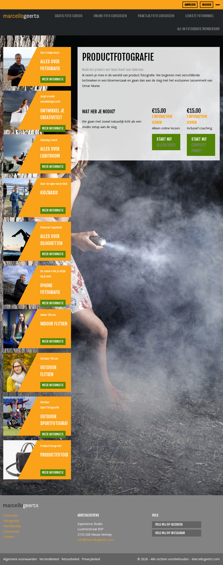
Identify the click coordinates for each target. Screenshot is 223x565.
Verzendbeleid (49, 559)
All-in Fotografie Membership (198, 29)
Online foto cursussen (110, 16)
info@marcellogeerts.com (96, 540)
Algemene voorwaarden (20, 559)
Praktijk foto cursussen (156, 16)
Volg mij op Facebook (169, 524)
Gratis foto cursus (69, 16)
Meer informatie (53, 79)
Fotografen (11, 521)
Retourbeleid (70, 559)
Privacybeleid (91, 559)
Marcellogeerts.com (206, 559)
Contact (8, 537)
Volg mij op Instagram (170, 533)
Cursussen (10, 515)
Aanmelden (190, 4)
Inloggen (206, 4)
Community (11, 531)
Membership (12, 526)
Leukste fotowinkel (199, 16)
